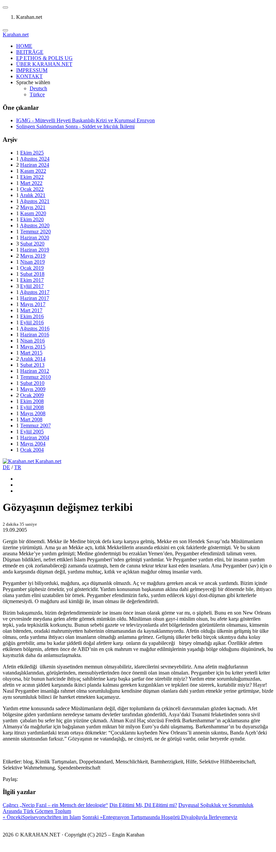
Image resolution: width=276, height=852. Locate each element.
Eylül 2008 (32, 407)
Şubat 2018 (32, 274)
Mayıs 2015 (32, 347)
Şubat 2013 (32, 365)
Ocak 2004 (32, 450)
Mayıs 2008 (32, 413)
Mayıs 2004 (32, 444)
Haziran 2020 (34, 237)
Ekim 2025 (32, 153)
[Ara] (5, 30)
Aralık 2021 (32, 195)
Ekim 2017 (32, 280)
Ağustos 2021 (34, 201)
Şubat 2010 (32, 383)
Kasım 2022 (33, 171)
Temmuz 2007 (35, 425)
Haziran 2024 (34, 165)
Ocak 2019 (32, 268)
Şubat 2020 (32, 244)
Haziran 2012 (34, 371)
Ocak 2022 (32, 189)
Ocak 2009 (32, 395)
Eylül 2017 (32, 286)
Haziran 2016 (34, 334)
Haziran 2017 (34, 298)
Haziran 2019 (34, 250)
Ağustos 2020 (34, 225)
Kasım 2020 (33, 213)
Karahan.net (16, 34)
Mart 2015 (31, 353)
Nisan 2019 (32, 262)
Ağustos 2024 (34, 159)
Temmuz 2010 (35, 377)
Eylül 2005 (32, 431)
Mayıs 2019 (32, 256)
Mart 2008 (31, 419)
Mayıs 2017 (32, 304)
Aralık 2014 (32, 359)
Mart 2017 (31, 310)
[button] (5, 7)
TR (17, 467)
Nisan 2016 (32, 340)
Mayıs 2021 (32, 207)
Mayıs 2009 (32, 389)
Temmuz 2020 (35, 231)
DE (6, 467)
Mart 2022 (31, 183)
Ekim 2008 (32, 401)
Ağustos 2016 (34, 328)
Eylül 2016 (32, 322)
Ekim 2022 (32, 177)
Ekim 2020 (32, 219)
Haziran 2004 (34, 437)
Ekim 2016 (32, 316)
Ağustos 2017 (34, 292)
